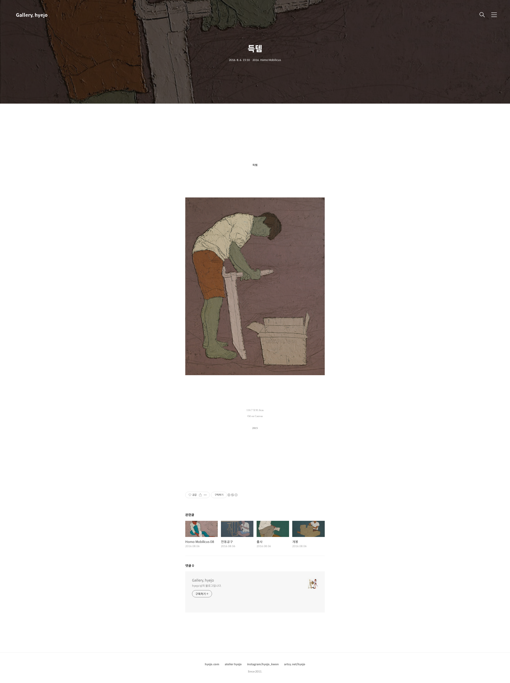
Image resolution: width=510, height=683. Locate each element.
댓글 (189, 565)
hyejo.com (212, 664)
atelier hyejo (233, 664)
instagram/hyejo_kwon (263, 664)
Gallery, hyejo (32, 15)
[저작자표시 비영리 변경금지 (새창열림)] (232, 495)
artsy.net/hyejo (294, 664)
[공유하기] (200, 495)
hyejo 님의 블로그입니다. (207, 585)
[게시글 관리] (205, 495)
